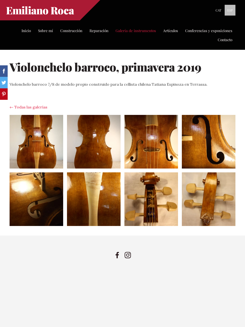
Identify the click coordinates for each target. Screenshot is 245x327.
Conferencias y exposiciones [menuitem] (208, 30)
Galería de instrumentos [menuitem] (136, 30)
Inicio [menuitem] (26, 30)
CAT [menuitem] (218, 10)
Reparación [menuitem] (98, 30)
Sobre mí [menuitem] (45, 30)
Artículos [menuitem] (170, 30)
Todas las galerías (30, 107)
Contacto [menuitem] (225, 39)
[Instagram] (128, 255)
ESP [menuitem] (230, 10)
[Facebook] (117, 255)
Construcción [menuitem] (71, 30)
